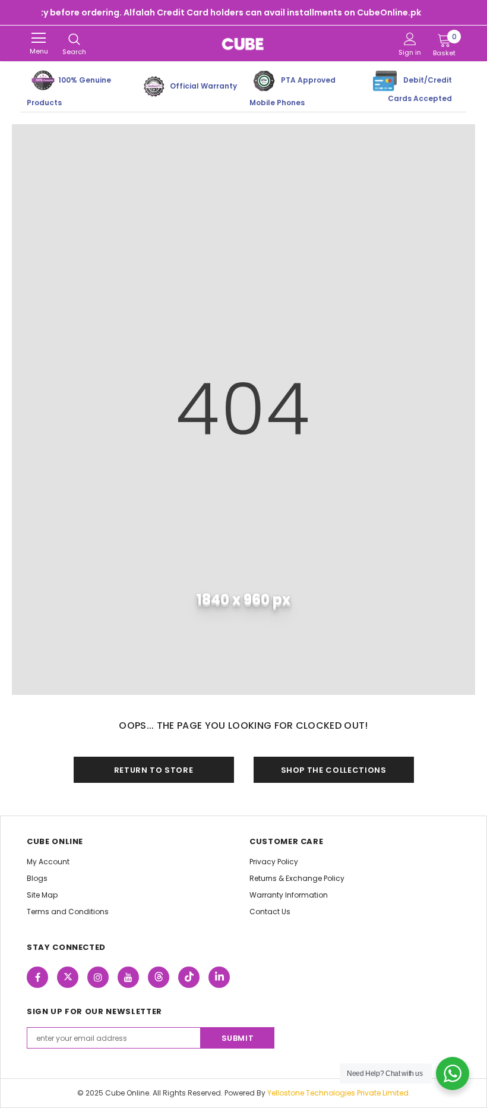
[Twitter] (67, 977)
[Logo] (243, 43)
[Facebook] (37, 977)
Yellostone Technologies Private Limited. (338, 1093)
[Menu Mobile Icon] (38, 38)
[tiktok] (189, 977)
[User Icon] (410, 39)
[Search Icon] (74, 40)
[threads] (158, 977)
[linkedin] (219, 977)
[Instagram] (98, 977)
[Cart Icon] (444, 40)
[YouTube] (128, 977)
